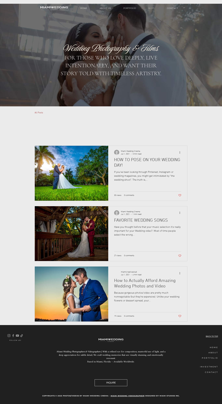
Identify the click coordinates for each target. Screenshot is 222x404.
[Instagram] (9, 336)
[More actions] (181, 152)
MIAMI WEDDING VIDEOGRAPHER (127, 396)
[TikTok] (22, 336)
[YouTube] (17, 336)
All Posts (39, 112)
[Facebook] (13, 336)
